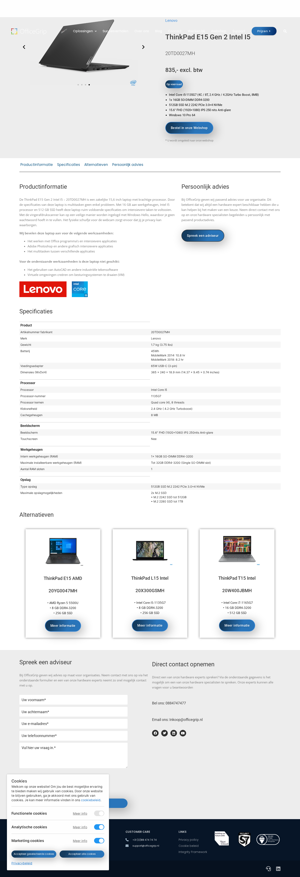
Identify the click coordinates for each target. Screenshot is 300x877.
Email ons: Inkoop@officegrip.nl (177, 719)
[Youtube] (183, 733)
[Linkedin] (173, 733)
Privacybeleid (21, 863)
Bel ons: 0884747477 (169, 703)
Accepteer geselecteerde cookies (34, 854)
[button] (78, 84)
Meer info (80, 813)
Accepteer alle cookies (82, 854)
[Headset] (268, 868)
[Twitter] (164, 733)
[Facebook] (155, 733)
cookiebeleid (90, 800)
